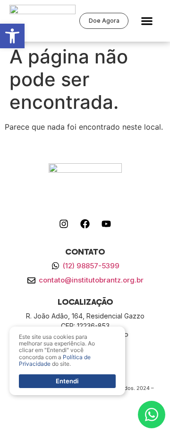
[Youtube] (106, 223)
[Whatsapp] (151, 414)
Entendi (67, 381)
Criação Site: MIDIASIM (85, 396)
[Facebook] (85, 223)
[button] (147, 21)
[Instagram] (63, 223)
